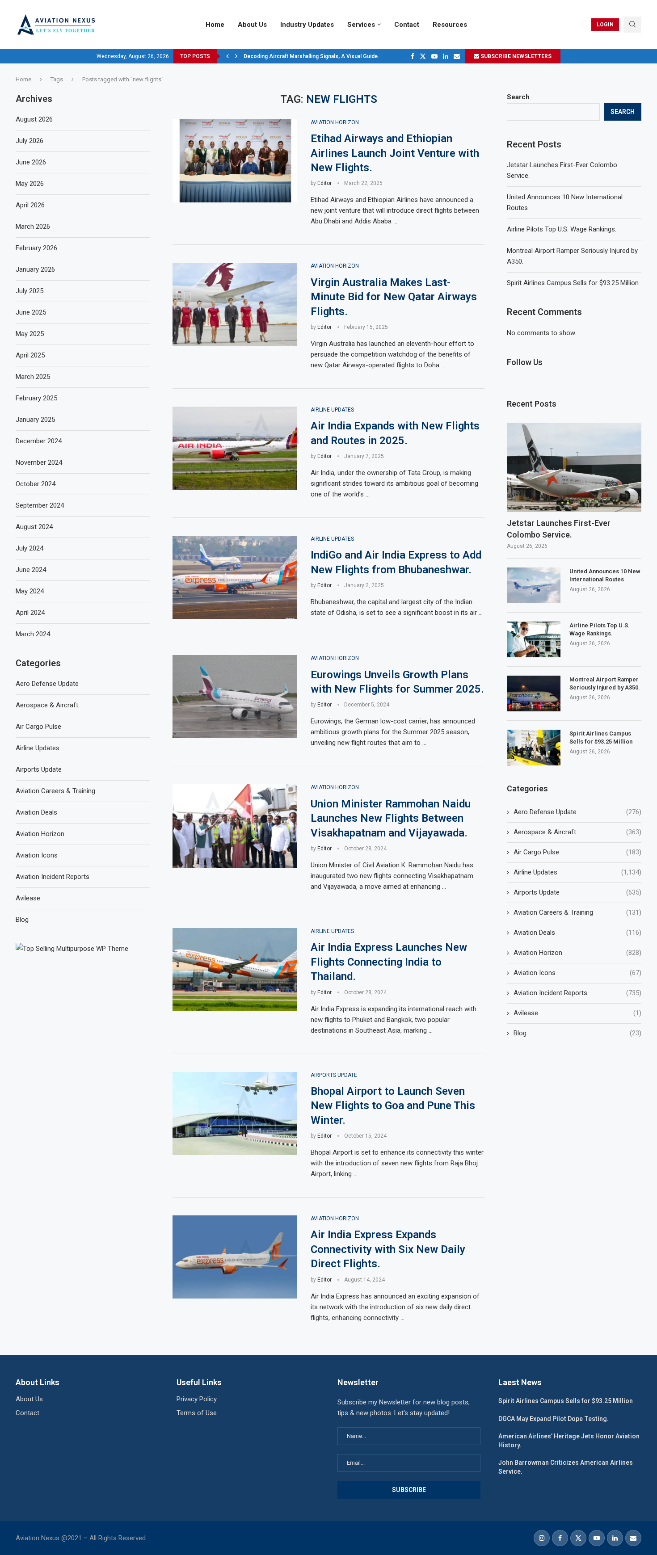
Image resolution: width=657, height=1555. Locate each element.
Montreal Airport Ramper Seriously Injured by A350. (604, 683)
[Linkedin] (445, 56)
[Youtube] (434, 56)
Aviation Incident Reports (577, 993)
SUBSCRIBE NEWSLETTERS (515, 56)
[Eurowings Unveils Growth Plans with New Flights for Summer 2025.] (235, 696)
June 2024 (31, 570)
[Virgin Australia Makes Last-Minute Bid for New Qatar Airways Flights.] (235, 304)
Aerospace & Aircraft (577, 832)
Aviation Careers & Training (577, 912)
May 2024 (30, 591)
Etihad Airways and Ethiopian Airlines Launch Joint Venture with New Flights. (395, 153)
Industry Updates (307, 25)
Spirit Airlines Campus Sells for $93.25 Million (573, 283)
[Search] (632, 25)
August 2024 (34, 527)
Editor (324, 183)
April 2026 (30, 205)
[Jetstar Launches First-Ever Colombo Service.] (574, 468)
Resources (450, 25)
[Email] (456, 56)
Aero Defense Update (577, 812)
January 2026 (35, 269)
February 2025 (36, 398)
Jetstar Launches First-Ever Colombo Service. (559, 528)
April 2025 (30, 355)
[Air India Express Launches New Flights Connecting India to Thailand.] (235, 969)
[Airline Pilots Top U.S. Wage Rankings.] (533, 639)
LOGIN (605, 24)
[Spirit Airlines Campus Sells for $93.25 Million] (533, 747)
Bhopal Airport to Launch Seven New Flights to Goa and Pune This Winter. (393, 1105)
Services (361, 25)
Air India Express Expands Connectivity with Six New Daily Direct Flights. (388, 1249)
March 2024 (33, 634)
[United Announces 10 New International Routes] (533, 585)
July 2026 (29, 141)
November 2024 (39, 462)
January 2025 (35, 420)
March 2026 (33, 227)
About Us (252, 25)
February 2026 (36, 248)
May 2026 (30, 184)
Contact (406, 25)
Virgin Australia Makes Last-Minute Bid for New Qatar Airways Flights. (394, 297)
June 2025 (31, 312)
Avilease (577, 1013)
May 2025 (30, 334)
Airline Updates (577, 872)
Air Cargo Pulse (577, 852)
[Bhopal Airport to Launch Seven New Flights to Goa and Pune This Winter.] (235, 1113)
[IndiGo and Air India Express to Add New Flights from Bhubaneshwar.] (235, 577)
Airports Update (577, 892)
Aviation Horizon (577, 953)
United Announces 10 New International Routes (604, 575)
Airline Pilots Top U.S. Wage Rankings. (561, 229)
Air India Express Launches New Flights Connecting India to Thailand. (389, 962)
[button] (227, 56)
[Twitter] (422, 56)
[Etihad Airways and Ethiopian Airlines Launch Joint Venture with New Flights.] (235, 160)
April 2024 (30, 613)
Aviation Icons (577, 973)
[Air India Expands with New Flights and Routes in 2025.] (235, 448)
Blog (577, 1033)
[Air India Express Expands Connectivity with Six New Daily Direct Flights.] (235, 1257)
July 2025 (29, 291)
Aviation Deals (577, 933)
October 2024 (35, 484)
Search (518, 97)
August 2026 (34, 119)
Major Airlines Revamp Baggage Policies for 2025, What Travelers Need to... (339, 56)
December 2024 (39, 441)
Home (215, 25)
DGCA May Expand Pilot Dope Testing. (553, 1418)
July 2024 (29, 548)
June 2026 (31, 162)
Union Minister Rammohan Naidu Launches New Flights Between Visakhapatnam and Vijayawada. (391, 818)
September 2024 (40, 505)
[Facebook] (412, 56)
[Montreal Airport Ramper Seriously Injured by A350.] (533, 693)
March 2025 (33, 377)
